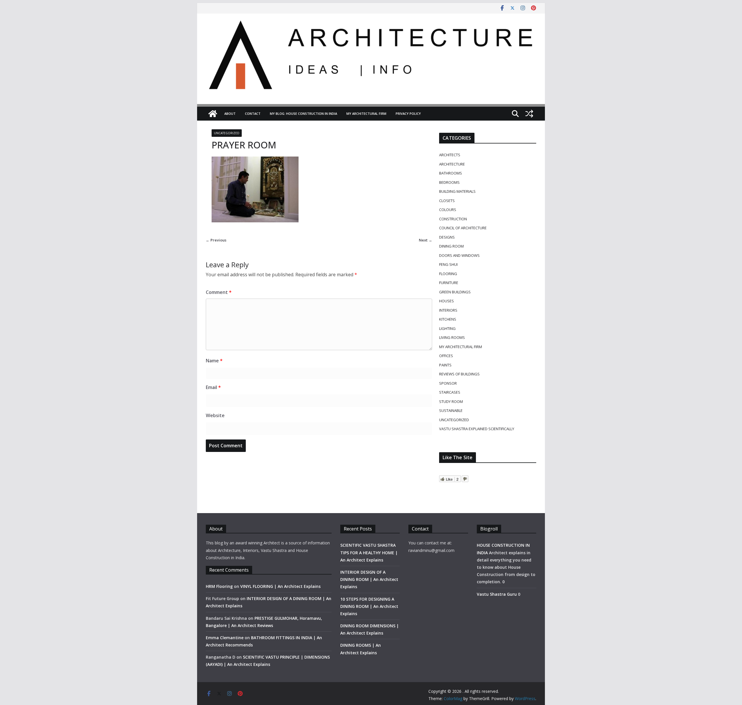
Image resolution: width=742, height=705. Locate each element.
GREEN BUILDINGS (455, 292)
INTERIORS (448, 310)
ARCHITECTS (449, 154)
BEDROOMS (449, 182)
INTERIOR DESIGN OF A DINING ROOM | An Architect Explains (369, 579)
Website (215, 415)
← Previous (216, 240)
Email (213, 387)
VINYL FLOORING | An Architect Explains (280, 586)
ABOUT (230, 113)
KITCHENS (447, 319)
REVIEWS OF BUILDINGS (459, 374)
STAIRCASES (449, 392)
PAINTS (445, 365)
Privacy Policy (408, 113)
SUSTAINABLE (451, 410)
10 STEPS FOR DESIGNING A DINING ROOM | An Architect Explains (369, 606)
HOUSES (446, 301)
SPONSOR (448, 383)
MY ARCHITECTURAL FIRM (366, 113)
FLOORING (448, 273)
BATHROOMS (450, 173)
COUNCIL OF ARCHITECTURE (463, 227)
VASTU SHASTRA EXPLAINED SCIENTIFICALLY (476, 428)
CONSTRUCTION (453, 218)
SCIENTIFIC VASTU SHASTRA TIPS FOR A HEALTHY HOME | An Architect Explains (369, 552)
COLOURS (447, 209)
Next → (425, 240)
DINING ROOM (451, 246)
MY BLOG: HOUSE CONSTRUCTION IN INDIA (303, 113)
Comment (219, 292)
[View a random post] (529, 114)
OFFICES (446, 355)
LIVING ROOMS (452, 337)
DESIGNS (447, 237)
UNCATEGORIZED (226, 133)
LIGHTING (447, 328)
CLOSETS (447, 200)
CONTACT (253, 113)
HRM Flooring (219, 586)
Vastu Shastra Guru (497, 594)
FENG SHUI (448, 264)
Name (214, 360)
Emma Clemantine (224, 637)
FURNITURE (448, 282)
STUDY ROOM (451, 401)
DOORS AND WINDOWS (459, 255)
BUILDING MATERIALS (457, 191)
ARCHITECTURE (452, 164)
